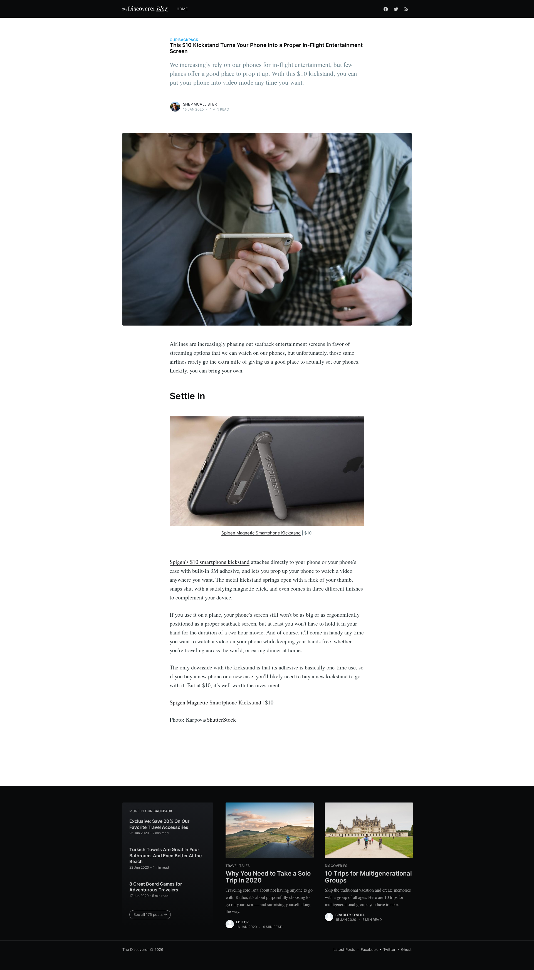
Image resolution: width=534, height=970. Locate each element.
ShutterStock (221, 719)
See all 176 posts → (150, 914)
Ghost (406, 949)
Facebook (369, 949)
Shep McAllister (200, 104)
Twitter (389, 949)
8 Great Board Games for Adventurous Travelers (155, 887)
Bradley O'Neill (350, 915)
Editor (242, 922)
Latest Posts (344, 949)
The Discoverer (135, 949)
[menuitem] (185, 9)
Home (182, 9)
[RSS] (406, 8)
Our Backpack (184, 40)
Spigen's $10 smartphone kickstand (209, 562)
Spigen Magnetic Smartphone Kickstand (261, 533)
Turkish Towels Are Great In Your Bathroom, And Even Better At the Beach (165, 855)
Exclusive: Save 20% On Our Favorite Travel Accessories (159, 824)
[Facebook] (386, 8)
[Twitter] (396, 8)
